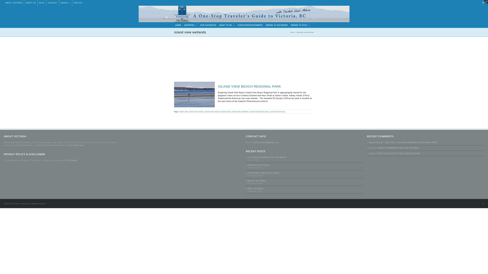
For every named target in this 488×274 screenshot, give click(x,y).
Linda (371, 153)
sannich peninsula (277, 112)
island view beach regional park (218, 112)
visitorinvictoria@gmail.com (266, 142)
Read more (78, 145)
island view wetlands (240, 112)
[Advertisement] (244, 55)
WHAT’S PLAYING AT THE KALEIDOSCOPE (398, 153)
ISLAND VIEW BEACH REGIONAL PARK (249, 86)
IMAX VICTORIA (255, 188)
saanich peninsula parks (259, 112)
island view (183, 112)
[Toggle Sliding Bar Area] (485, 2)
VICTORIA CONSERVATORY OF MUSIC (266, 157)
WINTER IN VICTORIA (258, 165)
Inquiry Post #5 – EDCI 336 (381, 142)
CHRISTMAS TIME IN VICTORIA (263, 173)
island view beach (196, 112)
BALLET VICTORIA (256, 181)
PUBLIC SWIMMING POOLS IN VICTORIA (398, 148)
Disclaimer (72, 160)
